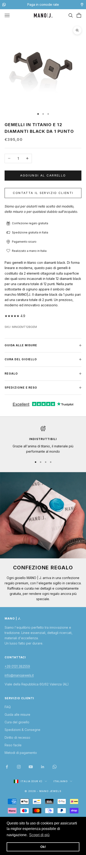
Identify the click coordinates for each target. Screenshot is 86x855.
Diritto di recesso (17, 737)
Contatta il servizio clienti (43, 193)
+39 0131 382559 (17, 666)
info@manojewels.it (19, 675)
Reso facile (13, 745)
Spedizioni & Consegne (22, 730)
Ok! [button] (43, 847)
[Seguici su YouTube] (30, 766)
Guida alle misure (17, 714)
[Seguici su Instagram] (19, 766)
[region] (43, 440)
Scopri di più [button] (39, 835)
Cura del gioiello (17, 722)
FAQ (8, 707)
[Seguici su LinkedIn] (42, 766)
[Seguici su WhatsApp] (54, 766)
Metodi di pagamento (21, 753)
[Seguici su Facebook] (7, 766)
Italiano (60, 781)
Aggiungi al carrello (43, 175)
